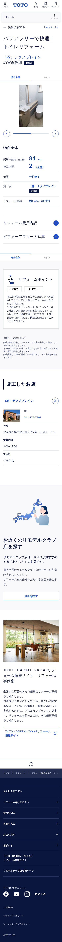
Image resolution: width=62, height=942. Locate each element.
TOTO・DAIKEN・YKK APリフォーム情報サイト (28, 733)
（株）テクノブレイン (22, 57)
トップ (6, 773)
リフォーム (20, 773)
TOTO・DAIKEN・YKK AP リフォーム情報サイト (17, 858)
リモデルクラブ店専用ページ (18, 871)
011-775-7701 (32, 417)
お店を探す (31, 596)
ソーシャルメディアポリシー (16, 924)
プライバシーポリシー (13, 916)
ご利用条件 (8, 907)
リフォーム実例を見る (41, 773)
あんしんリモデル (12, 791)
